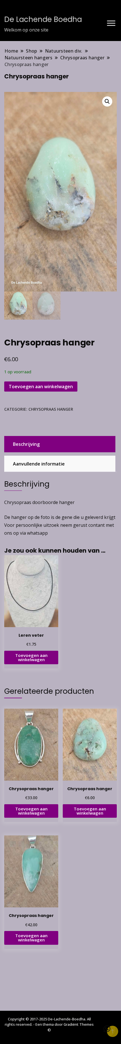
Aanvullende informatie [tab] (39, 464)
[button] (107, 101)
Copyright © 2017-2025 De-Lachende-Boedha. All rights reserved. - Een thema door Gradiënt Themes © (49, 1024)
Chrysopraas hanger (50, 409)
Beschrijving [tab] (26, 444)
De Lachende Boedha (43, 19)
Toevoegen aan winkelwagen (41, 386)
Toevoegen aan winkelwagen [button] (31, 657)
